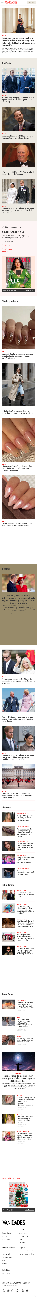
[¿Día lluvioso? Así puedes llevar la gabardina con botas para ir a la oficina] (18, 384)
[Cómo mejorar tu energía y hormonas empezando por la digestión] (8, 873)
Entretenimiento (23, 1131)
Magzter (5, 251)
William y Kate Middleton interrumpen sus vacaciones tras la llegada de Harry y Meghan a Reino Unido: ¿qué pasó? (18, 599)
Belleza (4, 352)
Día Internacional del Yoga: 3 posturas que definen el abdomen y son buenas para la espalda (24, 832)
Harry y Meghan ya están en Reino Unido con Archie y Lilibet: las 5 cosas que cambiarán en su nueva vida (18, 757)
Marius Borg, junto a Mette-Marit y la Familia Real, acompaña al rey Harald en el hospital (18, 681)
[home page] (11, 2)
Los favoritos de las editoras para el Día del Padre (25, 894)
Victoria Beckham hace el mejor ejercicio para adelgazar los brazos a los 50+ (25, 846)
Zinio (4, 247)
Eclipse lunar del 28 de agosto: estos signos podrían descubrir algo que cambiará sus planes (25, 1005)
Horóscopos (21, 1000)
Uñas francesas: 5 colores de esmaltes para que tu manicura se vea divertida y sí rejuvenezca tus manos (26, 1101)
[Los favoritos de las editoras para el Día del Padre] (8, 895)
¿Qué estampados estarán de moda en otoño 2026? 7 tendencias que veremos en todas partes (25, 1022)
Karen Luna (20, 1109)
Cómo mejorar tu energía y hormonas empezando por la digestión (26, 872)
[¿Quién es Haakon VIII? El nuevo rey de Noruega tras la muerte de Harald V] (18, 119)
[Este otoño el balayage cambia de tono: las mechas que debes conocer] (8, 1119)
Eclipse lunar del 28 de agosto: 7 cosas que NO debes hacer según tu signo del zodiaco (18, 1078)
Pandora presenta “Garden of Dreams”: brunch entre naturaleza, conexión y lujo (26, 937)
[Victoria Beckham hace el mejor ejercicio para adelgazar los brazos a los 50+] (8, 846)
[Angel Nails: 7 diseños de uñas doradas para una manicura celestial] (8, 1040)
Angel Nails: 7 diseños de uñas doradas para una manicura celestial (26, 1040)
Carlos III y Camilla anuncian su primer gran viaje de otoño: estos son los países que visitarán (18, 719)
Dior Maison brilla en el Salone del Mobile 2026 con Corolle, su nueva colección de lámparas (25, 923)
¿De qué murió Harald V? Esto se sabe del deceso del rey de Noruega (18, 173)
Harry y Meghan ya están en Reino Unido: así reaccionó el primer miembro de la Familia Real (18, 210)
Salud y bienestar (23, 813)
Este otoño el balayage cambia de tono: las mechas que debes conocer (25, 1119)
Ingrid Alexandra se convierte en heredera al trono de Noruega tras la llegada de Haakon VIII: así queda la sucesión (18, 42)
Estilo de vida (22, 890)
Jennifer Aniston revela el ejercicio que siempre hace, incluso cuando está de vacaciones (26, 818)
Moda (3, 409)
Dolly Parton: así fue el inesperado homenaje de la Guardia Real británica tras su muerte (17, 795)
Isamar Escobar (23, 613)
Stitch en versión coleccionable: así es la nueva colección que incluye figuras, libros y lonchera (25, 910)
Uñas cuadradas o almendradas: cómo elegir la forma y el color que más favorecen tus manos (17, 468)
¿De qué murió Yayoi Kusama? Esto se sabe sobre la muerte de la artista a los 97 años (24, 1136)
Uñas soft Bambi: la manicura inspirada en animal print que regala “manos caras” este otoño (17, 356)
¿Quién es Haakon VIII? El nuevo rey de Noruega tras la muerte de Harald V (17, 137)
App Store (6, 245)
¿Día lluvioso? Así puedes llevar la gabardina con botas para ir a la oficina (17, 412)
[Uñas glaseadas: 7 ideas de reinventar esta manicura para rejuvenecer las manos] (18, 497)
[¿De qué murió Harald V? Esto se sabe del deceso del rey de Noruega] (18, 155)
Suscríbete (31, 2)
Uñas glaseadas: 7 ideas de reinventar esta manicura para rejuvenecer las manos (17, 525)
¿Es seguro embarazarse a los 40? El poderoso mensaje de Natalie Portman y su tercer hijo (26, 951)
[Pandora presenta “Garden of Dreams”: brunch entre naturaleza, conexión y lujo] (8, 937)
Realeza (4, 35)
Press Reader (7, 249)
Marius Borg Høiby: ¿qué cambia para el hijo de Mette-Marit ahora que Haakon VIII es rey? (18, 100)
